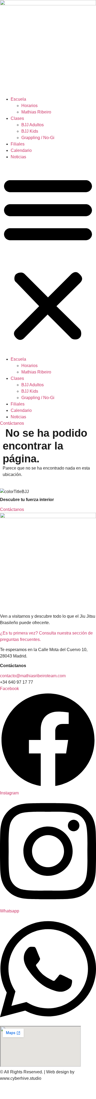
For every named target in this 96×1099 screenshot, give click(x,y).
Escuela (18, 99)
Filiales (18, 144)
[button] (48, 258)
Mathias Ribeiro (36, 112)
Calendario (21, 150)
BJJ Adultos (32, 125)
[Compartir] (23, 1090)
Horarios (29, 105)
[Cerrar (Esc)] (33, 1090)
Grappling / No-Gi (37, 137)
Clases (17, 118)
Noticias (18, 157)
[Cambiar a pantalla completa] (14, 1090)
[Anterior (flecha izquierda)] (4, 1097)
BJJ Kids (29, 131)
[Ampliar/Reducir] (4, 1090)
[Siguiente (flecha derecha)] (14, 1097)
